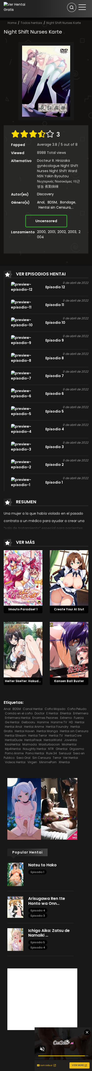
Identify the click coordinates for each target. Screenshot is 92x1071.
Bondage (67, 202)
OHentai (61, 749)
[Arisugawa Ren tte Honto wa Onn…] (15, 906)
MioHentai (69, 744)
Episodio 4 (38, 910)
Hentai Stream (15, 735)
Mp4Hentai (13, 749)
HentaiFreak (33, 740)
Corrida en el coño (19, 713)
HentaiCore (73, 735)
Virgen (32, 762)
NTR (51, 749)
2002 (61, 231)
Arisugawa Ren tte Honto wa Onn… (46, 901)
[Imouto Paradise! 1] (23, 577)
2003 (72, 231)
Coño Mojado (55, 709)
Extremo (66, 718)
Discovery (45, 194)
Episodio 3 (38, 916)
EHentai (65, 713)
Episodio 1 (37, 872)
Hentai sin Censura (55, 207)
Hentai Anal (13, 727)
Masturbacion (49, 744)
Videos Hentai (15, 762)
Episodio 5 (38, 942)
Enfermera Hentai (17, 718)
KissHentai (12, 744)
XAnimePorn (48, 762)
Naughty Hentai (34, 749)
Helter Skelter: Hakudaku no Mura (31, 681)
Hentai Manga (47, 731)
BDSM (52, 202)
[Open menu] (82, 7)
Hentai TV (56, 735)
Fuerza (79, 718)
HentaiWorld (53, 740)
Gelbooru (28, 722)
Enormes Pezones (45, 718)
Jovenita (70, 740)
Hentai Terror (37, 735)
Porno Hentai (35, 753)
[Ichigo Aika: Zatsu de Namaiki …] (15, 939)
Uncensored (46, 220)
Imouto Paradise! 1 (23, 609)
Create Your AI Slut (69, 609)
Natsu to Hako (42, 865)
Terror (57, 758)
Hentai (79, 722)
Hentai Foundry (57, 727)
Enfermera (80, 713)
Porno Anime (14, 753)
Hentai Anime (34, 727)
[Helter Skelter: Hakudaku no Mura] (23, 649)
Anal (40, 202)
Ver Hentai (70, 758)
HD (71, 722)
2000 (41, 231)
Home (12, 23)
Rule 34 (51, 753)
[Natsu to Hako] (15, 873)
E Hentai (52, 713)
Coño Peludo (76, 709)
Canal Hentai (33, 709)
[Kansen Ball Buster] (69, 649)
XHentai (64, 762)
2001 (51, 231)
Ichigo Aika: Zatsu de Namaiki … (49, 933)
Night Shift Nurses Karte (63, 23)
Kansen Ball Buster (69, 681)
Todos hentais (31, 23)
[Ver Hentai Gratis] (16, 6)
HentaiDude (13, 740)
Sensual (65, 753)
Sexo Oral (23, 758)
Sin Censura (41, 758)
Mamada (29, 744)
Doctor (39, 713)
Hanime (43, 722)
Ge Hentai (12, 722)
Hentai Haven (25, 731)
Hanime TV (59, 722)
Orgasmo (76, 749)
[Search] (71, 7)
